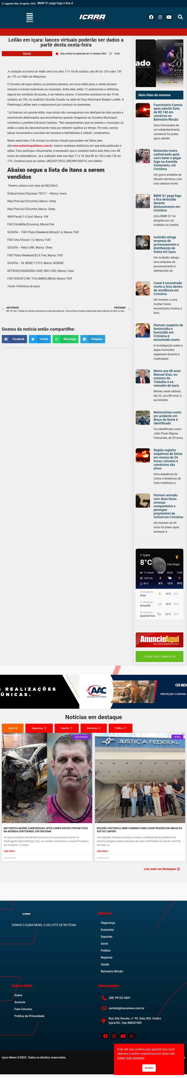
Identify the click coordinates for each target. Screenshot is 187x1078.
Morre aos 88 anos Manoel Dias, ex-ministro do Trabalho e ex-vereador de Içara (167, 378)
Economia (107, 929)
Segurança (108, 923)
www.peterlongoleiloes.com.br (32, 145)
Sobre (18, 995)
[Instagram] (160, 17)
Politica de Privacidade (29, 1016)
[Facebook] (151, 17)
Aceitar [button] (149, 1067)
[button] (180, 17)
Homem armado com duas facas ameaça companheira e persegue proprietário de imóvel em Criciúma (168, 506)
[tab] (13, 728)
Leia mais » (10, 851)
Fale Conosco (23, 1009)
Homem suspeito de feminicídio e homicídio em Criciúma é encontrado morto (168, 332)
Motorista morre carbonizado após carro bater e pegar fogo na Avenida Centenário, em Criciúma (167, 160)
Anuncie (19, 1002)
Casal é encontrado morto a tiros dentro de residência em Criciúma (168, 288)
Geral (27, 53)
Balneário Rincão (112, 971)
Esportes (106, 936)
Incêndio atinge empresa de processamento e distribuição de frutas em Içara (166, 244)
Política (105, 950)
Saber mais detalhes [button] (130, 1058)
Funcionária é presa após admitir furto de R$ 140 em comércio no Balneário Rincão (168, 112)
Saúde (105, 964)
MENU (29, 21)
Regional (106, 957)
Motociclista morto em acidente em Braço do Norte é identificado (167, 417)
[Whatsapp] (131, 1036)
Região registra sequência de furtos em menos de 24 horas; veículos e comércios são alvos (168, 459)
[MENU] (29, 16)
